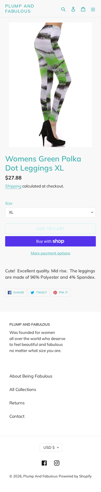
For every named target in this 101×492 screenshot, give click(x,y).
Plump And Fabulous (20, 9)
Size (8, 203)
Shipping (13, 186)
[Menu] (93, 8)
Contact (16, 416)
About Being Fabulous (30, 376)
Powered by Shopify (75, 476)
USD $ (49, 447)
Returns (17, 403)
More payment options (50, 253)
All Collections (22, 389)
